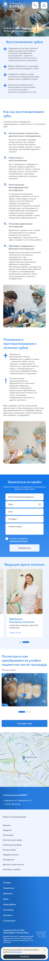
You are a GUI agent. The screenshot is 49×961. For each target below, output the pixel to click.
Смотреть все (24, 723)
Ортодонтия (8, 859)
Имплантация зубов (12, 840)
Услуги (16, 28)
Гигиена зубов (9, 850)
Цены (6, 899)
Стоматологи (9, 920)
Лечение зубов (28, 28)
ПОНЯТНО (24, 956)
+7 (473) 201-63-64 (11, 804)
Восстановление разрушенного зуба (25, 497)
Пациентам (8, 888)
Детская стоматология (13, 864)
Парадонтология (11, 854)
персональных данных (18, 541)
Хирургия (7, 830)
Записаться (24, 548)
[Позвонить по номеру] (35, 5)
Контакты (8, 915)
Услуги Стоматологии (14, 816)
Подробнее (17, 952)
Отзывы (7, 882)
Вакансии (7, 893)
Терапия (7, 825)
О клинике (8, 910)
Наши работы (9, 904)
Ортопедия (8, 835)
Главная (7, 28)
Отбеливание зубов (12, 845)
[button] (20, 642)
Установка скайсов (11, 869)
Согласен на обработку (19, 540)
